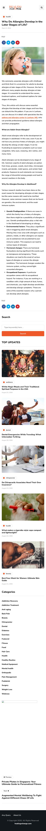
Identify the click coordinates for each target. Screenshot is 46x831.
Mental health (7, 668)
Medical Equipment (10, 664)
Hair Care (6, 651)
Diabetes (5, 630)
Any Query (6, 815)
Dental (4, 626)
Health (4, 656)
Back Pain (6, 613)
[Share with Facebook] (4, 43)
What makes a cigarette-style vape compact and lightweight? (21, 531)
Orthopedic (6, 672)
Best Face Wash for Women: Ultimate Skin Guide (21, 579)
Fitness (5, 643)
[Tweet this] (8, 43)
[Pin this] (18, 43)
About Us (17, 815)
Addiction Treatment (10, 605)
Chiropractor (7, 622)
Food (4, 647)
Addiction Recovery (10, 601)
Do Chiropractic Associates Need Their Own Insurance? (21, 483)
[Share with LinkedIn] (13, 43)
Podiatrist (6, 681)
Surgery (5, 685)
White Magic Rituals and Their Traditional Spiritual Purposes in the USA (20, 387)
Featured (5, 639)
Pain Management (9, 677)
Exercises (5, 635)
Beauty (5, 618)
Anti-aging (6, 609)
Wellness (5, 694)
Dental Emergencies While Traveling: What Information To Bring (21, 435)
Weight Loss (7, 689)
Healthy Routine (8, 660)
